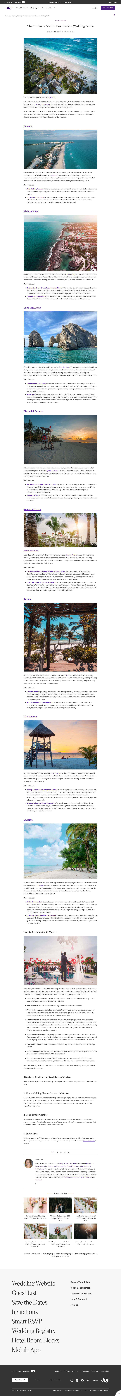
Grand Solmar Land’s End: (36, 384)
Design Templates (80, 1282)
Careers (86, 1371)
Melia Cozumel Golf (34, 902)
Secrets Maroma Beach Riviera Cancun (41, 484)
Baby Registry (48, 1254)
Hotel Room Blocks (35, 1340)
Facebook (67, 1177)
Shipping (58, 1371)
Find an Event (55, 1380)
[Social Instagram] (71, 1380)
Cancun (28, 125)
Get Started (108, 8)
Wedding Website (33, 1283)
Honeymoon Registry (63, 1254)
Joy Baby (28, 1371)
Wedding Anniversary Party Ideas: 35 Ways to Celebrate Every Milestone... (60, 1244)
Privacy (60, 1390)
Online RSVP (36, 1254)
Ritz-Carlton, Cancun (35, 189)
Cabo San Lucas (32, 307)
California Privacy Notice (73, 1390)
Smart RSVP (27, 1321)
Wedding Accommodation (60, 1256)
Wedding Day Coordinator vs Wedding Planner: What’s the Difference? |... (35, 1244)
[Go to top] (118, 1393)
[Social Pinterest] (77, 1380)
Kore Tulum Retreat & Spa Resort (39, 702)
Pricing (74, 1304)
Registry (34, 8)
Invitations (25, 1312)
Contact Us (105, 1371)
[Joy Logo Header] (9, 8)
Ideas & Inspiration (81, 1287)
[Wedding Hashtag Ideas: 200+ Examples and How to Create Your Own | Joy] (60, 1205)
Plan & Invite (21, 8)
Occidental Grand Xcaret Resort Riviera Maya (44, 288)
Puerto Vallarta (32, 509)
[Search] (114, 15)
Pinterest (88, 1177)
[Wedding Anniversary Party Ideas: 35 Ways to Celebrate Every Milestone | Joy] (60, 1231)
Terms (54, 1390)
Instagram (75, 1177)
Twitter (82, 1177)
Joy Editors (51, 97)
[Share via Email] (68, 1152)
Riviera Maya (31, 211)
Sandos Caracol (33, 495)
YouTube (38, 1180)
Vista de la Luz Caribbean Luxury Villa (41, 803)
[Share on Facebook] (57, 1152)
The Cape (30, 394)
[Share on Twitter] (61, 1152)
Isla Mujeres (30, 716)
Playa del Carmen (33, 411)
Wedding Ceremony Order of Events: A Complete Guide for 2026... (86, 1218)
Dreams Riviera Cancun (36, 197)
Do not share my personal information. (96, 1390)
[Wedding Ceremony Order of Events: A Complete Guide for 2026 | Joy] (85, 1205)
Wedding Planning (17, 16)
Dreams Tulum (32, 692)
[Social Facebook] (82, 1380)
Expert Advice (47, 8)
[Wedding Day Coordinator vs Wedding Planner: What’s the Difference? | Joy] (35, 1231)
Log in (95, 8)
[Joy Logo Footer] (105, 1380)
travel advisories (89, 1141)
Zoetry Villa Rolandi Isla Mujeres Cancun (42, 790)
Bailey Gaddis (57, 31)
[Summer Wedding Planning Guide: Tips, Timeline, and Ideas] (35, 1205)
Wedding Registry (34, 1330)
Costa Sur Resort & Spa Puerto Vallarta (41, 582)
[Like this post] (54, 1152)
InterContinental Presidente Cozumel (41, 915)
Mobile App (26, 1349)
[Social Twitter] (87, 1380)
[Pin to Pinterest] (64, 1152)
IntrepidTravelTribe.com (67, 1163)
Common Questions (81, 1293)
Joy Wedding (16, 1371)
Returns (67, 1371)
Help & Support (79, 1299)
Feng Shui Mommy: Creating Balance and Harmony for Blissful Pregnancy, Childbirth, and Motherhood (64, 1166)
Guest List (24, 1293)
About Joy (95, 1371)
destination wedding (43, 104)
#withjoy (94, 1380)
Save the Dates (29, 1302)
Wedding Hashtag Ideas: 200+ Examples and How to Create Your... (60, 1218)
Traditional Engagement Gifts (84, 1254)
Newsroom (76, 1371)
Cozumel (28, 819)
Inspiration (8, 16)
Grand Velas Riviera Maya (36, 296)
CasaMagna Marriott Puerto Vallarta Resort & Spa (46, 571)
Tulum (27, 599)
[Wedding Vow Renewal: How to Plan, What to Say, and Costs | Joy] (85, 1231)
